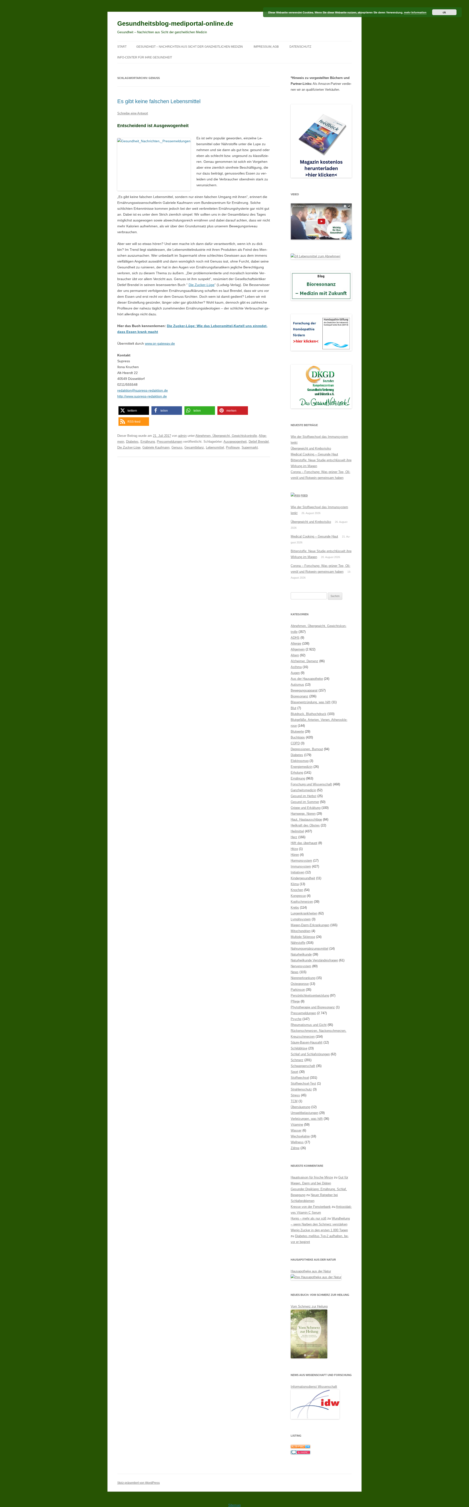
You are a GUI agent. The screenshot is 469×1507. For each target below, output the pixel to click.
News (294, 972)
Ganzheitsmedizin (303, 790)
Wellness (297, 1142)
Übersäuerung (300, 1107)
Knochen (297, 890)
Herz (294, 837)
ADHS (295, 637)
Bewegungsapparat (304, 690)
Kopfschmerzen (302, 901)
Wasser (296, 1130)
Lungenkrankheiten (304, 913)
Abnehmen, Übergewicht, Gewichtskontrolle (226, 436)
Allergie (296, 643)
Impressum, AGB (266, 46)
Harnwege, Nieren (303, 813)
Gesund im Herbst (303, 796)
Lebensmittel (215, 447)
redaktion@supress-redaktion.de (142, 390)
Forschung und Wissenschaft (311, 784)
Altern (295, 655)
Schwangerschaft (303, 1066)
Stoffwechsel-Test (303, 1083)
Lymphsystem (301, 919)
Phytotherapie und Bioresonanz (313, 1007)
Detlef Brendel (259, 441)
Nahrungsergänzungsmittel (309, 948)
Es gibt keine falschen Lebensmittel (159, 101)
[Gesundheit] (300, 1447)
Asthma (296, 667)
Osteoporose (300, 984)
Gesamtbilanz (194, 447)
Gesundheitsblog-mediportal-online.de (175, 23)
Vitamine (297, 1124)
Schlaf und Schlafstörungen (310, 1054)
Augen (295, 673)
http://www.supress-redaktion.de (142, 396)
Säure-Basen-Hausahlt (306, 1042)
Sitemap (234, 1505)
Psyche (296, 1019)
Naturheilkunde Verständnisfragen (314, 960)
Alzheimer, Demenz (304, 661)
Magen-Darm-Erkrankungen (310, 925)
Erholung (297, 772)
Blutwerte (297, 731)
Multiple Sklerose (303, 937)
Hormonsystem (301, 860)
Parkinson (298, 989)
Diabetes (132, 441)
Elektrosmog (300, 761)
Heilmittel (297, 831)
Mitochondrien (300, 931)
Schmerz (297, 1060)
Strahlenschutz (301, 1089)
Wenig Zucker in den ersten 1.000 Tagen (319, 1230)
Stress (295, 1095)
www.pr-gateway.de (160, 343)
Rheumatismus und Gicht (309, 1025)
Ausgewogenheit (235, 441)
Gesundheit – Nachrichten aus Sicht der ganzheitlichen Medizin (189, 46)
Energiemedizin (301, 767)
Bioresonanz (299, 696)
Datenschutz (300, 46)
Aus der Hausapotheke (307, 679)
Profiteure (233, 447)
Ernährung (147, 441)
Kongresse (298, 896)
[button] (133, 410)
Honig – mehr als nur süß (308, 1218)
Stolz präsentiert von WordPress (138, 1483)
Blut (293, 708)
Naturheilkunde (301, 954)
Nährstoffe (298, 943)
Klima (295, 884)
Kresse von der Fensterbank (311, 1207)
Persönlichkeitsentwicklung (310, 995)
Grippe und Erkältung (305, 808)
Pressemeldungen (169, 441)
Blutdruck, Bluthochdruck (308, 714)
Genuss (176, 447)
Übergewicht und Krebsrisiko (311, 448)
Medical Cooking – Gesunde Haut (314, 454)
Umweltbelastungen (304, 1113)
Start (122, 46)
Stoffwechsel (300, 1077)
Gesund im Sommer (305, 802)
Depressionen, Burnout (307, 749)
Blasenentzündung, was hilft (310, 702)
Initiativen (297, 872)
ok (444, 12)
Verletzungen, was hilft (307, 1119)
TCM (294, 1101)
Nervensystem (301, 966)
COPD (295, 743)
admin (182, 436)
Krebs (295, 907)
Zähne (295, 1148)
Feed (304, 495)
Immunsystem (301, 866)
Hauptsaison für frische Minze (312, 1177)
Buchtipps (298, 737)
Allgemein (298, 649)
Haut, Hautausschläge (306, 819)
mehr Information (415, 12)
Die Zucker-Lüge (201, 285)
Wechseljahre (300, 1136)
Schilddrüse (299, 1048)
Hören (295, 855)
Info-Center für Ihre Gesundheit (144, 57)
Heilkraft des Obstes (305, 825)
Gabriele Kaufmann (156, 447)
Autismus (297, 684)
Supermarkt (250, 447)
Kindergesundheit (303, 878)
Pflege (295, 1001)
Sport (294, 1072)
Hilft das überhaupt (304, 843)
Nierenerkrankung (303, 978)
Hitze (294, 849)
